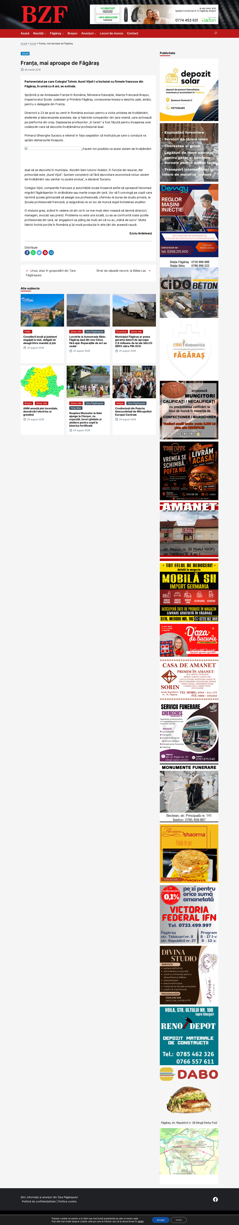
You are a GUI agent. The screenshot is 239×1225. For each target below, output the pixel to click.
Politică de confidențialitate (39, 1201)
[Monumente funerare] (189, 821)
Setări (179, 1219)
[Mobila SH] (189, 620)
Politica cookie (67, 1201)
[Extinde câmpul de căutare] (215, 33)
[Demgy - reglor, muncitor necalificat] (189, 256)
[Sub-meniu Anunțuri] (95, 33)
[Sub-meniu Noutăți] (45, 33)
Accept (161, 1219)
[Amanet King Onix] (189, 560)
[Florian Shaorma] (189, 882)
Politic (28, 331)
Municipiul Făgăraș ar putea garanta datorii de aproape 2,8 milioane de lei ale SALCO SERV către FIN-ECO (133, 341)
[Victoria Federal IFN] (189, 942)
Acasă (24, 43)
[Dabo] (189, 1125)
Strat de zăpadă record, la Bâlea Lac (121, 270)
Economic (121, 331)
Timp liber (76, 408)
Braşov (28, 403)
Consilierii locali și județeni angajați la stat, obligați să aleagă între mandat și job (40, 339)
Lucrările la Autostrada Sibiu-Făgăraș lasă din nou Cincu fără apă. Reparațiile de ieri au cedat (88, 341)
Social (33, 43)
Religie (119, 403)
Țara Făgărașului (94, 331)
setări (141, 1221)
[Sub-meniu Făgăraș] (63, 33)
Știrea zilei (76, 331)
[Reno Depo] (189, 1064)
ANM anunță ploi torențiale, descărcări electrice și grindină (40, 411)
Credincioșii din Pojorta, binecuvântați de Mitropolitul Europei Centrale (133, 411)
